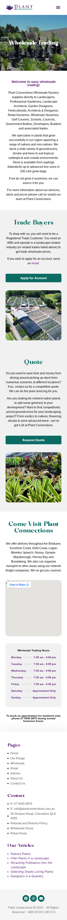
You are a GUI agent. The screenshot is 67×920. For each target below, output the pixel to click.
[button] (58, 7)
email (35, 263)
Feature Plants (21, 854)
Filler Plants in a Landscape (30, 858)
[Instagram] (33, 898)
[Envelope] (41, 898)
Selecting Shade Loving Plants (32, 871)
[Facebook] (26, 898)
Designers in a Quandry (27, 876)
